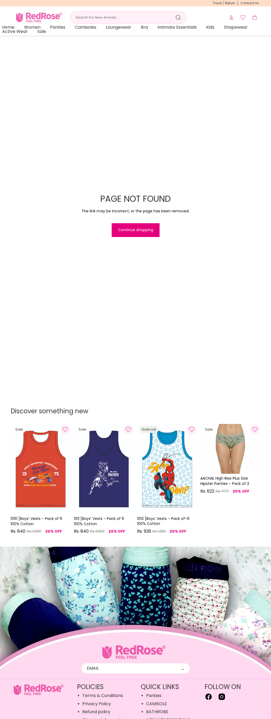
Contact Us (250, 3)
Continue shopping (135, 230)
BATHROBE (157, 712)
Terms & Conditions (102, 695)
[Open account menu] (231, 17)
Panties (153, 695)
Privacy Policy (96, 704)
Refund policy (96, 712)
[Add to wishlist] (65, 429)
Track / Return (224, 3)
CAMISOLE (156, 704)
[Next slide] (66, 469)
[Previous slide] (15, 469)
